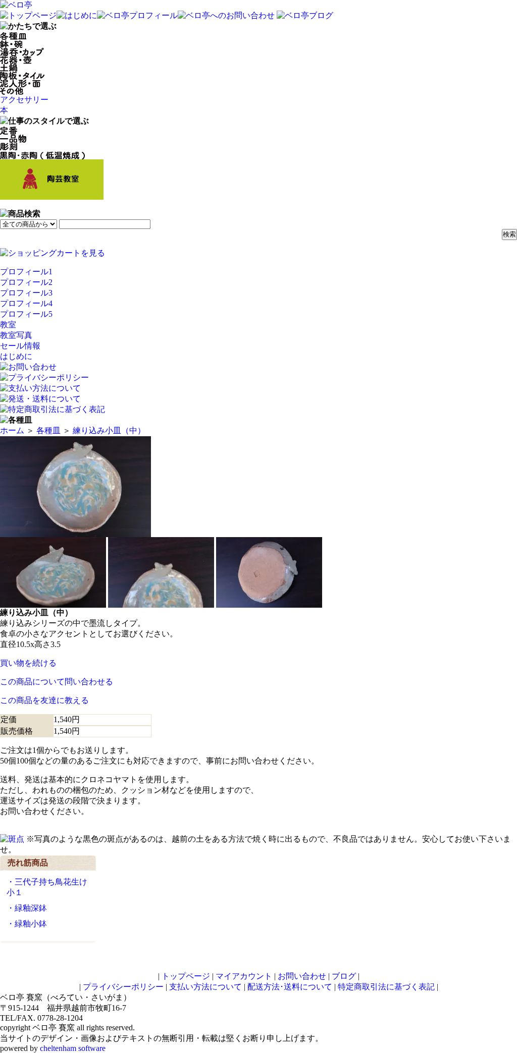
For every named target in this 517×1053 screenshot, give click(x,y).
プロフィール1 (26, 271)
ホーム (12, 430)
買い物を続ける (28, 663)
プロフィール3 (26, 292)
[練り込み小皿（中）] (75, 532)
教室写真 (16, 335)
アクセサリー (24, 99)
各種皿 (48, 430)
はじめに (16, 356)
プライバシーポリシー (123, 986)
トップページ (186, 976)
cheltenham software (73, 1048)
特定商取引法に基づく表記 (386, 986)
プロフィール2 (26, 282)
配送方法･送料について (289, 986)
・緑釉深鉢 (27, 908)
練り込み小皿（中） (109, 430)
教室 (8, 324)
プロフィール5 (26, 314)
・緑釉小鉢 (27, 923)
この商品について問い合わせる (56, 681)
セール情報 (20, 345)
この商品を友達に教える (44, 700)
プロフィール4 (26, 303)
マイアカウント (244, 976)
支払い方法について (205, 986)
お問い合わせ (302, 976)
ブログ (344, 976)
